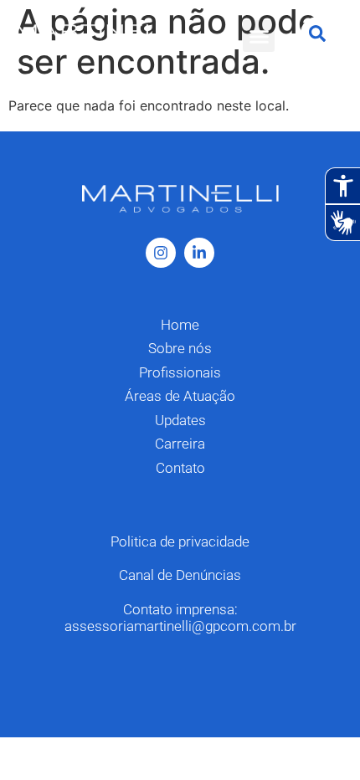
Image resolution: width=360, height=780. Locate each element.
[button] (259, 36)
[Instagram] (161, 253)
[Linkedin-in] (199, 253)
